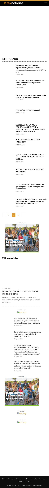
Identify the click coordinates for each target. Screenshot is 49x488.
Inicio (4, 479)
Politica (27, 479)
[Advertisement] (24, 30)
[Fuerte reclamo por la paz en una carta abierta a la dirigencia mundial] (8, 100)
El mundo (19, 479)
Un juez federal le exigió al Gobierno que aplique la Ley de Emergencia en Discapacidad (30, 186)
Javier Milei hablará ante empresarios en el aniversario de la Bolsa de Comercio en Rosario (27, 334)
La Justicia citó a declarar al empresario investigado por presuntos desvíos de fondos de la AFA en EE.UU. (31, 201)
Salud (20, 481)
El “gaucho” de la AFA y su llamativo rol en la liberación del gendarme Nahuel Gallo (30, 82)
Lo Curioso (27, 481)
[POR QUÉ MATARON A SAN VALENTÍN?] (8, 144)
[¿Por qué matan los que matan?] (8, 114)
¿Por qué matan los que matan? (28, 110)
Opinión (34, 479)
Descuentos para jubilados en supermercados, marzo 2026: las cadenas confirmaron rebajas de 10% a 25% (31, 69)
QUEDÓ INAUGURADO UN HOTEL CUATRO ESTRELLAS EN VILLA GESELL (31, 157)
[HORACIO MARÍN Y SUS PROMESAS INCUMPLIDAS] (21, 273)
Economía (11, 479)
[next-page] (23, 215)
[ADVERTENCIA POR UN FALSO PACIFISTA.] (8, 174)
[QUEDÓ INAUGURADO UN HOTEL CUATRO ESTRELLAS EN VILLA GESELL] (8, 159)
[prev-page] (4, 215)
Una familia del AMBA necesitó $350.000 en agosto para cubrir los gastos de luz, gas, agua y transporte (27, 321)
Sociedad (42, 479)
